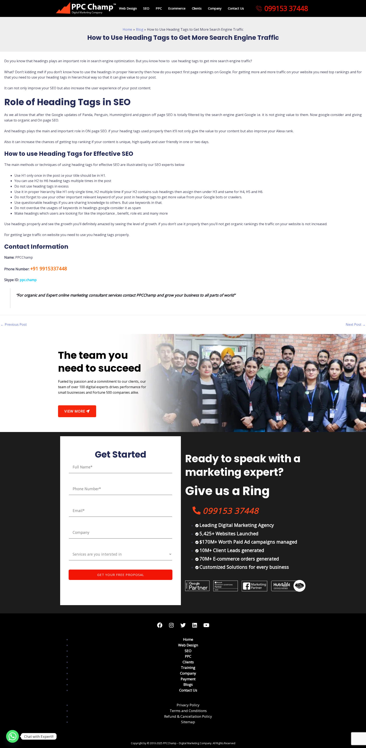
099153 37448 (286, 8)
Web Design (128, 8)
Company (215, 8)
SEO (146, 8)
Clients (197, 8)
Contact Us (236, 8)
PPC (159, 8)
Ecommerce (177, 8)
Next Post (356, 324)
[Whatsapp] (12, 736)
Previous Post (13, 324)
